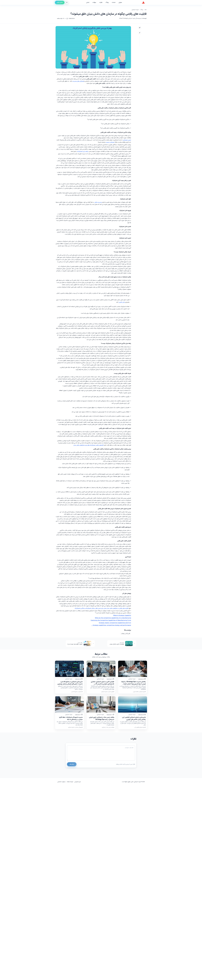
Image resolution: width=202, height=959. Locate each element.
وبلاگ (141, 10)
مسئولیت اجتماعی (61, 782)
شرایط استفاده (70, 782)
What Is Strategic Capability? (122, 615)
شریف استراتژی (135, 10)
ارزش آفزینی (122, 302)
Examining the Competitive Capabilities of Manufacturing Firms (111, 620)
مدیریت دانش (98, 202)
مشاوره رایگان (60, 2)
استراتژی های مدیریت (78, 81)
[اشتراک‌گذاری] (139, 32)
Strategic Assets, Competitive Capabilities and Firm (115, 623)
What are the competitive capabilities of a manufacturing (113, 618)
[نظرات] (139, 27)
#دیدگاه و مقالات (125, 634)
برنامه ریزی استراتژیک (82, 151)
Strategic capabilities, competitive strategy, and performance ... (111, 625)
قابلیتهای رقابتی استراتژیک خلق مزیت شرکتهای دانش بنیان (88, 445)
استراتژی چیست (110, 142)
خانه (145, 10)
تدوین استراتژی (127, 140)
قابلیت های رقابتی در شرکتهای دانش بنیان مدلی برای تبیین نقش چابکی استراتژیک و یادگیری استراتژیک (101, 608)
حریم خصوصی (77, 782)
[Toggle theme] (67, 2)
